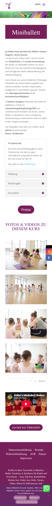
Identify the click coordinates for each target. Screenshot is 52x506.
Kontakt (39, 449)
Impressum (26, 457)
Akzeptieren (20, 498)
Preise (26, 209)
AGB (33, 453)
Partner (42, 453)
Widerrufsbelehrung (16, 453)
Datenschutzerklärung (20, 449)
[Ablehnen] (48, 495)
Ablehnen (34, 498)
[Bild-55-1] (26, 338)
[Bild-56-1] (26, 372)
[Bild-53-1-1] (26, 303)
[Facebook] (49, 258)
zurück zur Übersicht (26, 427)
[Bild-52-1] (26, 269)
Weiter (42, 381)
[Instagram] (49, 251)
